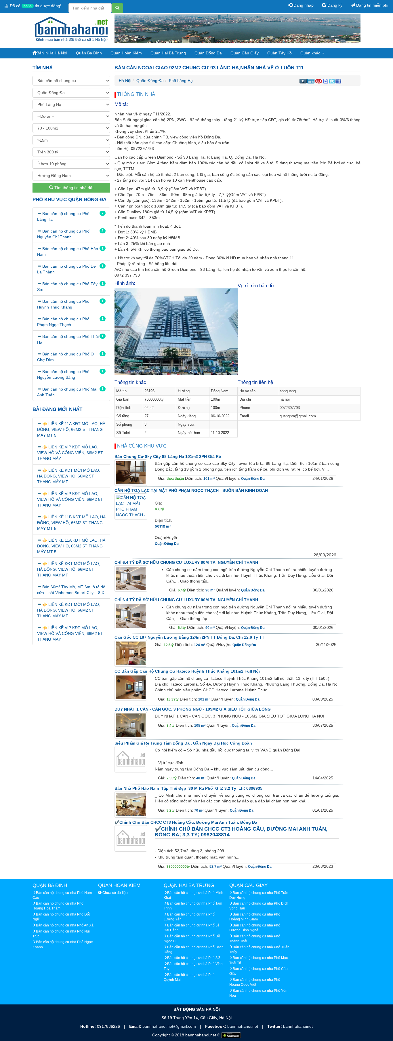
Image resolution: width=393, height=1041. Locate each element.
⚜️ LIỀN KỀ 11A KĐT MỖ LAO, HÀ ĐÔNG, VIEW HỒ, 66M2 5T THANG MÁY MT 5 (71, 429)
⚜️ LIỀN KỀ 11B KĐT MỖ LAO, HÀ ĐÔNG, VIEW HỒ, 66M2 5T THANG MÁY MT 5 (71, 523)
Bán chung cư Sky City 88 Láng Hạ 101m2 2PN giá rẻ (168, 456)
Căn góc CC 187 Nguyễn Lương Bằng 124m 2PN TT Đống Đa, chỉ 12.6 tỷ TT (189, 637)
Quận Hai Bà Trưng (168, 53)
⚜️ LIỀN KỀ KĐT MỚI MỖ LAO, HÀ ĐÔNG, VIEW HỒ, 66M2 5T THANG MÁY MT (68, 476)
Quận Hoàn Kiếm (126, 53)
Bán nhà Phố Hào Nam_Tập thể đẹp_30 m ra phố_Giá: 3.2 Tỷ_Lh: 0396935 (188, 788)
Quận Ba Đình (89, 53)
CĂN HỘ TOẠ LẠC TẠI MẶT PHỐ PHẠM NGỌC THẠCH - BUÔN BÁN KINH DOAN (191, 490)
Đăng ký (334, 5)
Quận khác (310, 53)
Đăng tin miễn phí (371, 5)
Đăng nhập (303, 5)
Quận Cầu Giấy (244, 53)
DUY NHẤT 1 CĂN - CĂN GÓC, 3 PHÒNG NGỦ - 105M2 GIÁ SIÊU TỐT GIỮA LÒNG (193, 709)
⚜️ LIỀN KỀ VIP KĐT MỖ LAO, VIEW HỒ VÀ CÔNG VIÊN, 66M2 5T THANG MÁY (70, 453)
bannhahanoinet (298, 1026)
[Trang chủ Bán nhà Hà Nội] (71, 28)
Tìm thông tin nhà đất (73, 187)
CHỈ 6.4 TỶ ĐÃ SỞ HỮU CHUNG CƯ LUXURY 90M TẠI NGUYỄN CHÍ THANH (186, 562)
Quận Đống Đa (208, 53)
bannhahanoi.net (243, 1026)
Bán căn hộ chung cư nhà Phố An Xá (65, 925)
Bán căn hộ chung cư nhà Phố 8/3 (193, 958)
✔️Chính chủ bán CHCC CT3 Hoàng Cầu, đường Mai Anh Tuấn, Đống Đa (186, 822)
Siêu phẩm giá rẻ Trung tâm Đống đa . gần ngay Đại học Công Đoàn (183, 743)
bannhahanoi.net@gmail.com (169, 1026)
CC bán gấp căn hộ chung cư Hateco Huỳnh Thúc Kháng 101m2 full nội (187, 671)
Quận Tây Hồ (279, 53)
